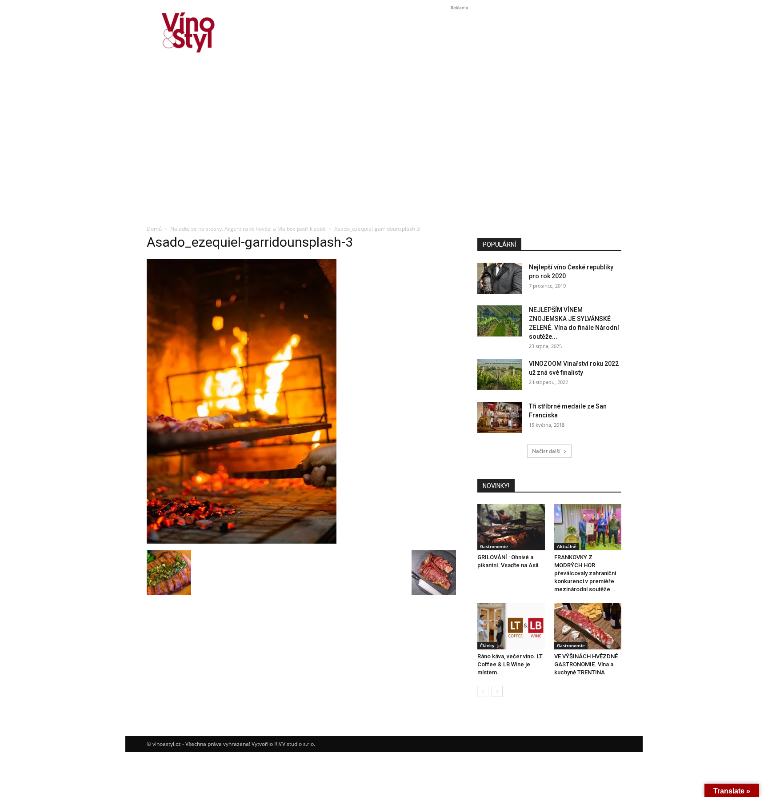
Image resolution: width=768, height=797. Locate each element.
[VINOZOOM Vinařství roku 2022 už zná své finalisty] (499, 374)
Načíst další (546, 451)
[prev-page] (482, 691)
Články (487, 645)
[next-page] (497, 691)
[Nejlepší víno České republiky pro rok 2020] (499, 278)
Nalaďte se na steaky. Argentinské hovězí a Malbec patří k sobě (248, 228)
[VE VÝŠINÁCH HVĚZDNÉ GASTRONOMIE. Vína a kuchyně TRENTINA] (588, 626)
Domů (154, 228)
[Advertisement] (384, 153)
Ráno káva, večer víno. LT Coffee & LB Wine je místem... (510, 664)
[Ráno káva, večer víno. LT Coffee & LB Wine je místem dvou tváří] (511, 626)
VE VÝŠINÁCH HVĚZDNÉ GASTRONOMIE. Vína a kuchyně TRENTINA (586, 664)
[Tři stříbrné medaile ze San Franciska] (499, 417)
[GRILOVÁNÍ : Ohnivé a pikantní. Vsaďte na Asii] (511, 527)
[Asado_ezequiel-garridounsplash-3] (241, 541)
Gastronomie (494, 546)
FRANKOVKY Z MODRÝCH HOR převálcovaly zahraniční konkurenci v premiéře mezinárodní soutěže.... (585, 573)
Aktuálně (566, 546)
